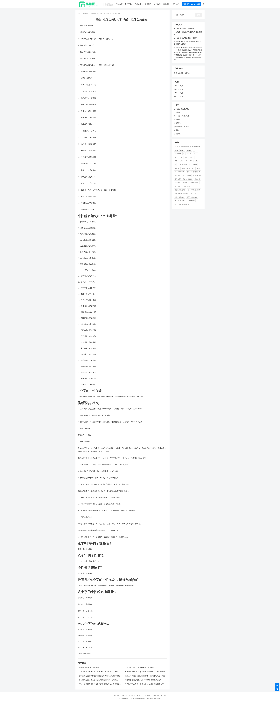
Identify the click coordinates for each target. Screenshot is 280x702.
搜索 (198, 15)
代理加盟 (138, 4)
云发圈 (195, 164)
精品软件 (166, 4)
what (181, 161)
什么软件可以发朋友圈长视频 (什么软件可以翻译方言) (144, 684)
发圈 (198, 168)
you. (196, 161)
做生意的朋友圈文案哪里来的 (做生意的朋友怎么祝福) (98, 672)
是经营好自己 (188, 186)
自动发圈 (193, 193)
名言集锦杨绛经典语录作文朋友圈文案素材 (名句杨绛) (98, 680)
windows (189, 161)
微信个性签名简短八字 (85, 653)
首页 (79, 13)
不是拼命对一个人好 (184, 164)
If (184, 154)
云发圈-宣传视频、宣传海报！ (90, 667)
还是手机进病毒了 (192, 197)
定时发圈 (177, 175)
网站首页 (119, 4)
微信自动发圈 (197, 175)
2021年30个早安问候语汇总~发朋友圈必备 (187, 146)
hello (189, 150)
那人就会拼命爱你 (180, 201)
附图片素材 (191, 201)
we (176, 161)
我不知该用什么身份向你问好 (183, 179)
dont (182, 150)
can (176, 150)
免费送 (177, 168)
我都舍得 (197, 179)
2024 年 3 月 (178, 89)
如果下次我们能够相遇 (193, 172)
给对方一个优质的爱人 (181, 193)
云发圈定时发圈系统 (181, 109)
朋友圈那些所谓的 (180, 190)
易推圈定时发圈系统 (181, 116)
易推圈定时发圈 (194, 182)
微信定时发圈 (187, 175)
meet (195, 154)
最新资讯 (86, 13)
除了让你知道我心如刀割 (182, 204)
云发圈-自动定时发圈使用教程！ (185, 38)
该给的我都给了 (179, 197)
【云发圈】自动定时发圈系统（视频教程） (140, 667)
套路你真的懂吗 (179, 172)
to (196, 157)
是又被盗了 (178, 186)
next (176, 157)
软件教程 (157, 4)
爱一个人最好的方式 (194, 190)
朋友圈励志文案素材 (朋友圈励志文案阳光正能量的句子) (99, 676)
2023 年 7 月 (178, 93)
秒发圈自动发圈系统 (181, 126)
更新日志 (148, 4)
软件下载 (128, 4)
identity (178, 154)
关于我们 (175, 4)
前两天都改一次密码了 (188, 168)
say (186, 157)
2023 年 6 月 (178, 96)
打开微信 (177, 182)
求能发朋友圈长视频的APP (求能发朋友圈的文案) (143, 680)
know (189, 154)
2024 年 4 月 (178, 86)
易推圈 (185, 182)
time (191, 157)
